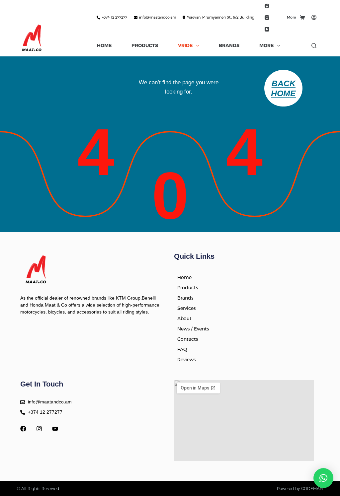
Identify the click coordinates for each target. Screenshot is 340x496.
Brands (229, 45)
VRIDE (185, 45)
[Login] (313, 17)
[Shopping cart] (302, 17)
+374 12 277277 (114, 17)
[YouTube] (267, 29)
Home (104, 45)
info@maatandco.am (157, 17)
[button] (323, 478)
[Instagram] (267, 17)
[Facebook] (267, 6)
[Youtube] (55, 429)
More (291, 17)
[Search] (313, 45)
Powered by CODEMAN (300, 488)
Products (144, 45)
